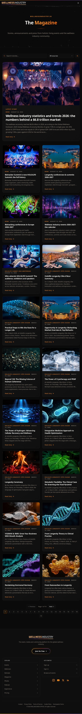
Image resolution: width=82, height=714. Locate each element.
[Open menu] (78, 3)
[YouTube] (58, 680)
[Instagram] (53, 680)
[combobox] (61, 56)
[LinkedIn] (68, 680)
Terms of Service (37, 704)
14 (60, 612)
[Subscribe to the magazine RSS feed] (77, 56)
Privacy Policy (28, 704)
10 (43, 612)
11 (47, 612)
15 (64, 612)
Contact (20, 704)
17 (72, 612)
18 (77, 612)
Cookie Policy (47, 704)
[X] (63, 680)
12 (51, 612)
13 (55, 612)
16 (68, 612)
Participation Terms (58, 704)
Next (50, 606)
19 (41, 616)
